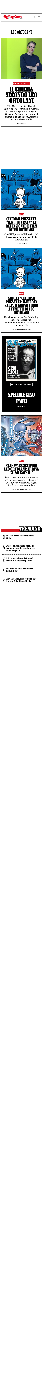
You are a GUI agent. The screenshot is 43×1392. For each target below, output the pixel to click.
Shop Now (21, 407)
